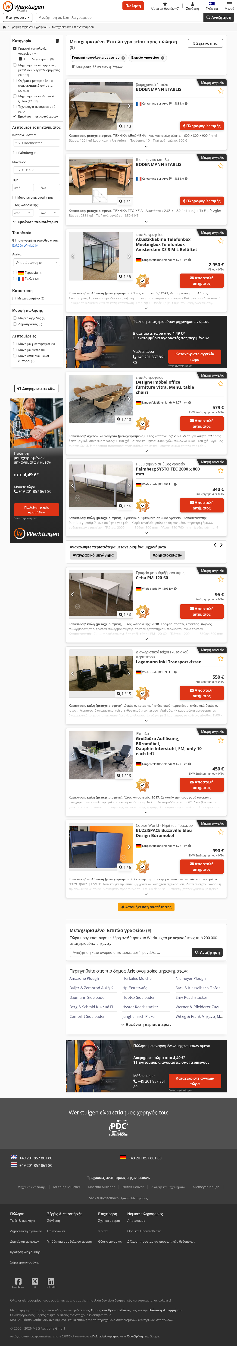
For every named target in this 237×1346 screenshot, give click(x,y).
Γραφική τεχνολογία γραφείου (32, 51)
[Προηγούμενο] (73, 106)
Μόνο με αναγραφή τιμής (35, 197)
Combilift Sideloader (87, 1016)
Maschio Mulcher (101, 1187)
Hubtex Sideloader (138, 997)
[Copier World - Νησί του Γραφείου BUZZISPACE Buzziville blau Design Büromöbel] (101, 847)
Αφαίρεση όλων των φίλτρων (99, 66)
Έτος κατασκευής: (25, 205)
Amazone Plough (84, 978)
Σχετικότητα (206, 43)
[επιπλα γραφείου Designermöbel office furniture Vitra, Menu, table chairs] (101, 399)
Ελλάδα (25, 245)
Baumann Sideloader (87, 997)
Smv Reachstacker (191, 997)
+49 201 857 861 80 (35, 1158)
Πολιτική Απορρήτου (105, 1336)
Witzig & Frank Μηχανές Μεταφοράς (205, 1016)
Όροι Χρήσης (135, 1336)
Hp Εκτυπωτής (134, 987)
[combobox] (36, 262)
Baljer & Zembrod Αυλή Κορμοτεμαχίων (102, 987)
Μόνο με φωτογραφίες (36, 343)
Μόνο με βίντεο (31, 349)
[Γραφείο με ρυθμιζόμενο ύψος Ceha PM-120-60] (101, 594)
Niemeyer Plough (191, 978)
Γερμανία (33, 272)
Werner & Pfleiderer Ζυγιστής (201, 1006)
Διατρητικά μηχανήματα (168, 1187)
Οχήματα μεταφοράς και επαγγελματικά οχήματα (35, 85)
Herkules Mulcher (137, 978)
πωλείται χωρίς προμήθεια (36, 509)
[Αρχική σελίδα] (4, 27)
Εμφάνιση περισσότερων (148, 1024)
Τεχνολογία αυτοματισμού (36, 109)
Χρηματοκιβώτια (167, 555)
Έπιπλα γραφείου (39, 59)
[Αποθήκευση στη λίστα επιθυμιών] (221, 91)
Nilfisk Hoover (133, 1187)
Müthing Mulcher (66, 1187)
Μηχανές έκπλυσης (32, 1187)
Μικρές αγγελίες (31, 318)
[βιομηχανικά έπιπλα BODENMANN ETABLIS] (101, 106)
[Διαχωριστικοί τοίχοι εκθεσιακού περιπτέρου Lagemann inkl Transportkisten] (101, 674)
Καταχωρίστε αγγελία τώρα (194, 356)
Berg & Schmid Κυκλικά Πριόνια (96, 1006)
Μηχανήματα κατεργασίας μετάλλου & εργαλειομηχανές (39, 70)
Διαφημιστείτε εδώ (38, 388)
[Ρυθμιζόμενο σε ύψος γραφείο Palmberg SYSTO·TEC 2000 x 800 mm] (101, 486)
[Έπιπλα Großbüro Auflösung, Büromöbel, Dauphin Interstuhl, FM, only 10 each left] (101, 755)
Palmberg (27, 152)
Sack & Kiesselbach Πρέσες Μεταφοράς (118, 1198)
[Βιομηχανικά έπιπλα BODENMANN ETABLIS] (101, 181)
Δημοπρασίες (30, 324)
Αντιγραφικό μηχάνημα (93, 555)
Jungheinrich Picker (139, 1016)
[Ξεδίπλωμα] (146, 146)
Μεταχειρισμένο (30, 298)
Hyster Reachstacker (140, 1006)
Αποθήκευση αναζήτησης (148, 907)
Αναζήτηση (220, 17)
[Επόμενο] (129, 106)
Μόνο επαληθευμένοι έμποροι (33, 358)
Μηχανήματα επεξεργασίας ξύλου (37, 98)
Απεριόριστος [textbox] (29, 262)
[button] (229, 5)
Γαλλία (31, 278)
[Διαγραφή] (122, 57)
